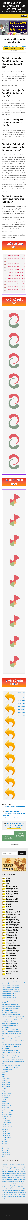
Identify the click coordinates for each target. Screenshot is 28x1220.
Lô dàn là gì (9, 1188)
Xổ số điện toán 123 (13, 914)
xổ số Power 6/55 (12, 902)
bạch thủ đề (18, 1173)
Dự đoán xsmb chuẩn (7, 1010)
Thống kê (9, 909)
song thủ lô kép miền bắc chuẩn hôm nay (12, 1018)
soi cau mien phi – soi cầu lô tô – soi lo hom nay (14, 6)
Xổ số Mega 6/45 (6, 1095)
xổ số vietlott (10, 896)
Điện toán (4, 1101)
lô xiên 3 (22, 1188)
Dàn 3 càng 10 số (16, 1179)
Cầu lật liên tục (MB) (13, 922)
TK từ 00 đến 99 (11, 953)
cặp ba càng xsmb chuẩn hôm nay (10, 1001)
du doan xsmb (8, 1179)
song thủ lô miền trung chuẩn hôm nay (11, 1044)
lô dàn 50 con (20, 823)
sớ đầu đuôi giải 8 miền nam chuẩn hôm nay (12, 1059)
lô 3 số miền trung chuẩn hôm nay (10, 1038)
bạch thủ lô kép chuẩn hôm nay (9, 1012)
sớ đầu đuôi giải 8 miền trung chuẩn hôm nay (13, 1037)
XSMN (8, 881)
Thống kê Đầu (11, 940)
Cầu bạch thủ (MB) (12, 920)
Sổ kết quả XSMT (12, 894)
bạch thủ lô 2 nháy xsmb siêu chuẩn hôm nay (13, 1016)
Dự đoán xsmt (5, 1027)
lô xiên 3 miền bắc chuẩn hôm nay (10, 1023)
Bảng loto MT (5, 1141)
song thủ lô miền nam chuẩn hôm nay (11, 1065)
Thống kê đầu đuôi (12, 930)
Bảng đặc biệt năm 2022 (12, 1175)
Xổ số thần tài (11, 917)
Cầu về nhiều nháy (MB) (14, 927)
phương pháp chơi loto (14, 827)
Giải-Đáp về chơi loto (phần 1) (13, 811)
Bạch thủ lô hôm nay (7, 1171)
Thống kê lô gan (11, 932)
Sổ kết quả (4, 1080)
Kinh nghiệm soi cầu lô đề (14, 1186)
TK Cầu (3, 1109)
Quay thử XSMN (11, 966)
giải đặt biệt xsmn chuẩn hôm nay (10, 1054)
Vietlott (4, 1088)
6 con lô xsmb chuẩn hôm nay (9, 995)
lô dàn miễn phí (15, 1188)
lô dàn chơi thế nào (8, 825)
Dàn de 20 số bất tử (11, 1181)
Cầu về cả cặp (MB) (12, 925)
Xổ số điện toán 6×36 (7, 1107)
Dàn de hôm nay (20, 1181)
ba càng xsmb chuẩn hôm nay (9, 999)
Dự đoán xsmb (5, 984)
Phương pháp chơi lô (9, 48)
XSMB (8, 878)
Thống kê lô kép (11, 938)
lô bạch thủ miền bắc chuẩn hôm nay (11, 1014)
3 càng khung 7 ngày (7, 1164)
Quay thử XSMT (11, 969)
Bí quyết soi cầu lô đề (14, 1169)
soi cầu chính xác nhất (15, 1192)
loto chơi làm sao (20, 825)
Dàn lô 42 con (5, 1183)
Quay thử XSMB (11, 963)
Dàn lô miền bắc (12, 1183)
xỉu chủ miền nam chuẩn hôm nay (10, 1067)
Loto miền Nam (11, 958)
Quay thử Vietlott (12, 971)
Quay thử (4, 1147)
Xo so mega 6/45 (12, 899)
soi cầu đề (11, 1194)
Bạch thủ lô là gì (11, 1173)
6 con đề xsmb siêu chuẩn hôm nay (10, 987)
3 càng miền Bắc (16, 1164)
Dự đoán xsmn (5, 1048)
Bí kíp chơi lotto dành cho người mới (14, 818)
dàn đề (18, 1183)
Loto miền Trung (11, 961)
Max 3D (8, 904)
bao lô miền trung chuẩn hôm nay (10, 1029)
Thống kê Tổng (11, 948)
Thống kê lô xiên (12, 935)
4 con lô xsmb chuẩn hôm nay (9, 993)
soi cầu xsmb (5, 1194)
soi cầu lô (23, 1192)
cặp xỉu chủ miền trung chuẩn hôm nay (11, 1031)
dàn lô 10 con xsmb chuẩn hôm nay (10, 1002)
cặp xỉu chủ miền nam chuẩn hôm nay (11, 1052)
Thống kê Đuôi (11, 943)
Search (22, 853)
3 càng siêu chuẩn (15, 1166)
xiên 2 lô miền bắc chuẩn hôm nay (10, 1021)
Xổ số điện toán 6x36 (13, 912)
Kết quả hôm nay (6, 1078)
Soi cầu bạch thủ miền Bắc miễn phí (16, 1190)
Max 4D (8, 907)
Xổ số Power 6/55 (6, 1094)
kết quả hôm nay (11, 886)
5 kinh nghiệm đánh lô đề (12, 1168)
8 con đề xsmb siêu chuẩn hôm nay (10, 989)
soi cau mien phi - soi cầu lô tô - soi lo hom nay (15, 46)
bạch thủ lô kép (16, 1171)
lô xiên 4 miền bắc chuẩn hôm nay (10, 1025)
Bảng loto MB (5, 1145)
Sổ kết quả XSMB (12, 889)
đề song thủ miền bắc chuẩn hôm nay (11, 1008)
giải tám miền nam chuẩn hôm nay (10, 1056)
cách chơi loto (11, 823)
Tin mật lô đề (20, 48)
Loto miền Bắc (11, 956)
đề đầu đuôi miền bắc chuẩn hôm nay (11, 1006)
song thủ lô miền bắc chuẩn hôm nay (11, 1019)
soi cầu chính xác (6, 1192)
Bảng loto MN (5, 1143)
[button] (24, 16)
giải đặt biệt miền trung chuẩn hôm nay (11, 1033)
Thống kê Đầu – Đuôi (13, 945)
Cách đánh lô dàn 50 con (10, 1177)
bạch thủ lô (21, 1169)
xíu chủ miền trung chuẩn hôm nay (10, 1046)
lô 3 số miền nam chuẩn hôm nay (10, 1057)
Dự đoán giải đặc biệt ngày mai (10, 1185)
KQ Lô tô (4, 1139)
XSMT (8, 883)
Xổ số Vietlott (5, 1097)
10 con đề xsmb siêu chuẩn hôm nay (11, 991)
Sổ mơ (8, 974)
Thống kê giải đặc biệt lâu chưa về (14, 1196)
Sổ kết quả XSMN (12, 891)
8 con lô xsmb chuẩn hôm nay (9, 997)
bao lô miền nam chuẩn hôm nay (10, 1050)
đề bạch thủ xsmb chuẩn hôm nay (10, 1004)
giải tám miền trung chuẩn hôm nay (10, 1035)
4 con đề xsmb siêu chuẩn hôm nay (10, 985)
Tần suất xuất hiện (12, 951)
